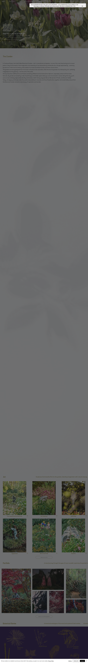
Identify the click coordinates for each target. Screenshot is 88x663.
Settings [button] (70, 661)
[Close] (86, 661)
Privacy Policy (51, 661)
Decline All (76, 661)
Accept (82, 661)
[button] (82, 6)
